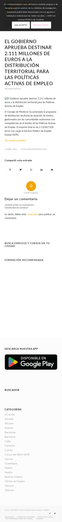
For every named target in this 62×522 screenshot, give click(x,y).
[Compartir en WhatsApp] (31, 169)
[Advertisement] (31, 294)
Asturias (9, 428)
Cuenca (9, 450)
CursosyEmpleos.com (36, 149)
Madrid (8, 468)
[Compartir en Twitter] (20, 169)
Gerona (9, 459)
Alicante (9, 419)
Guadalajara (11, 463)
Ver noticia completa (15, 141)
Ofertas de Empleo (15, 481)
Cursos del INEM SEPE (17, 454)
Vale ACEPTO (20, 25)
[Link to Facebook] (49, 513)
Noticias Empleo (13, 89)
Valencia (9, 486)
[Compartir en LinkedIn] (41, 169)
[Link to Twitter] (54, 513)
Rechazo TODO (40, 25)
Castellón (10, 446)
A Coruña (10, 414)
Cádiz (8, 441)
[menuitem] (9, 517)
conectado (32, 214)
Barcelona (10, 432)
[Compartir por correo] (52, 169)
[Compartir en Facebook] (10, 169)
